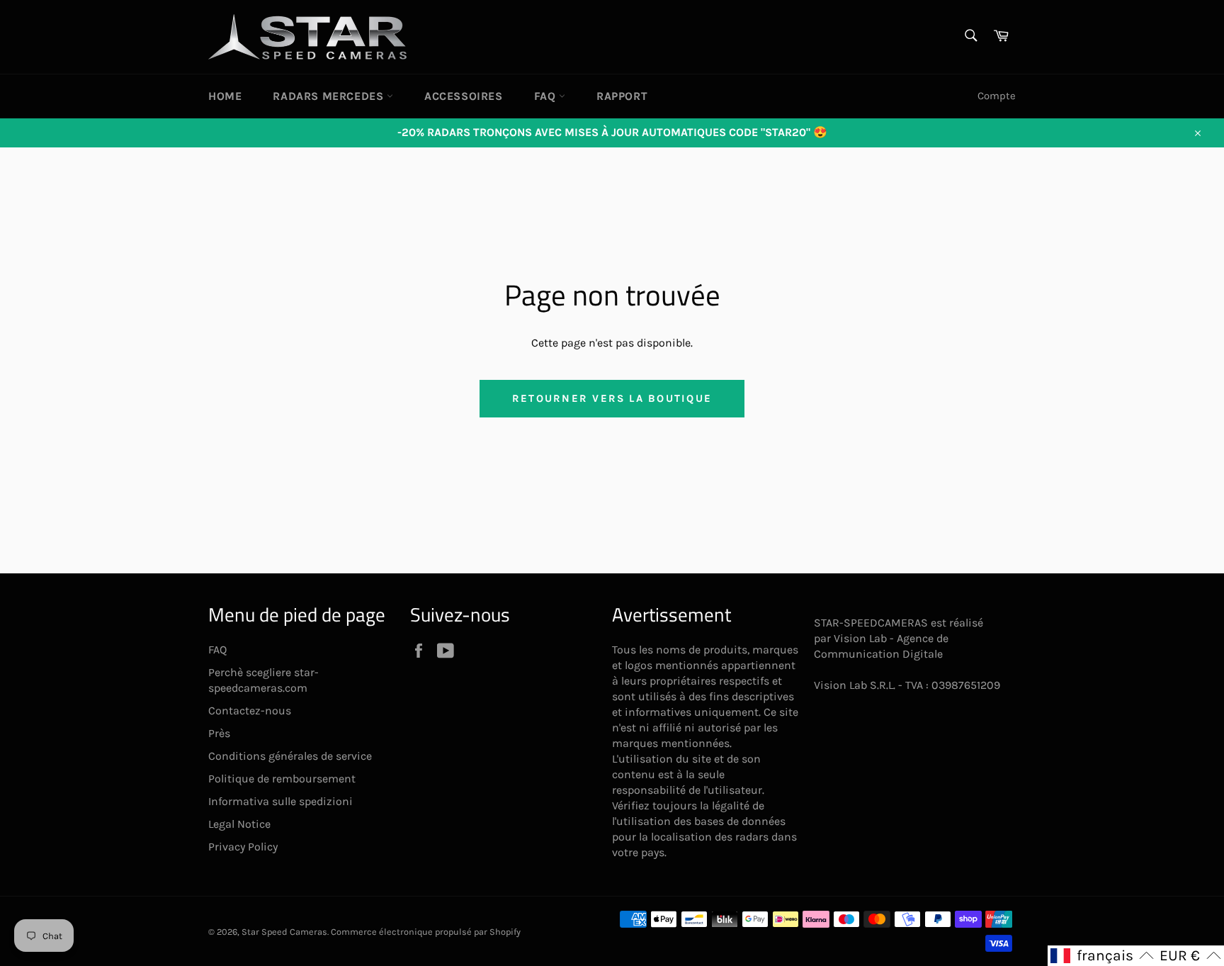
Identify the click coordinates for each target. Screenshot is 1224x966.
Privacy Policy (243, 846)
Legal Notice (239, 824)
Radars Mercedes (330, 96)
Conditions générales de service (290, 756)
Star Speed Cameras (284, 931)
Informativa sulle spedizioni (280, 801)
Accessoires (463, 96)
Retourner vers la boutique (612, 398)
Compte (997, 95)
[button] (1102, 955)
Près (219, 733)
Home (225, 96)
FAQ (546, 96)
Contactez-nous (249, 710)
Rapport (621, 96)
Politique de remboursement (282, 778)
